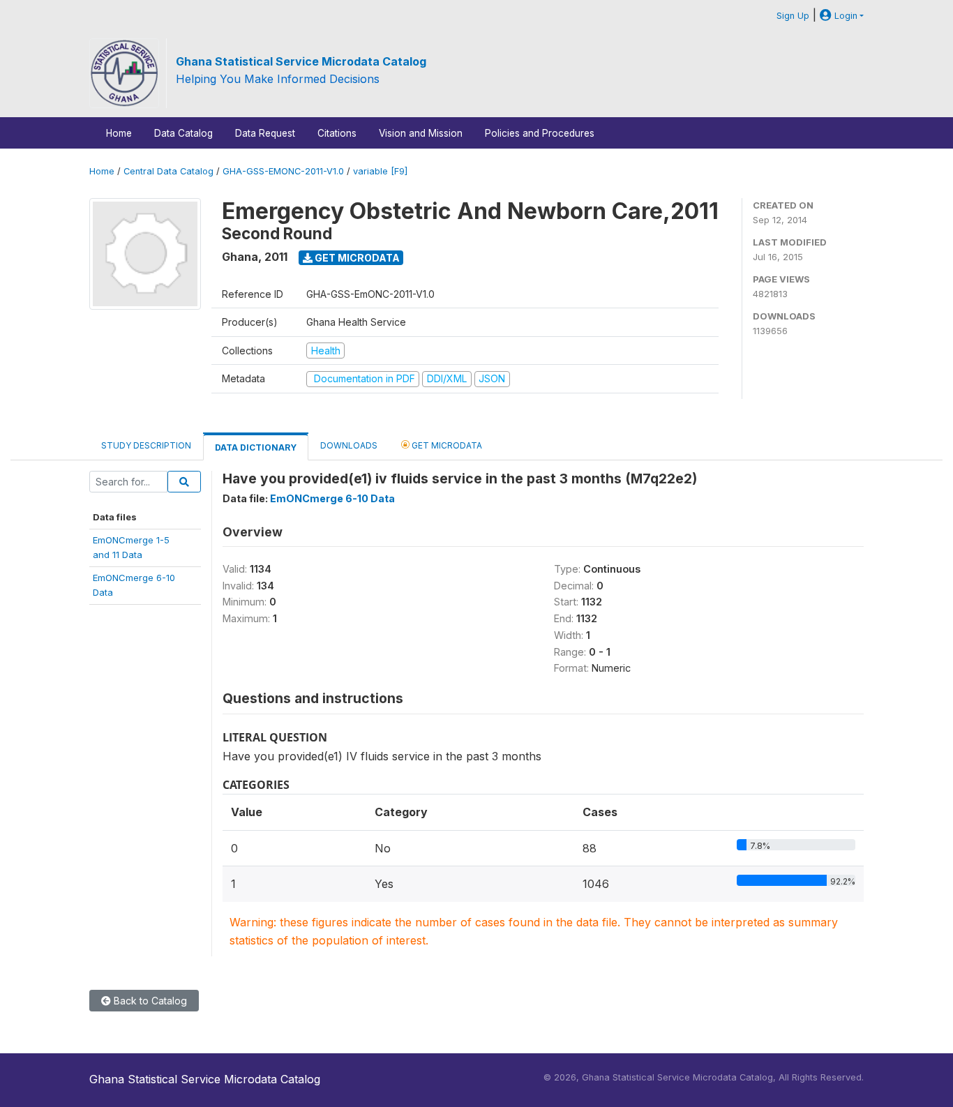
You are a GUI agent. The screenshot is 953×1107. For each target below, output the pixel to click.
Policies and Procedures (539, 133)
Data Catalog (183, 133)
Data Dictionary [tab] (256, 447)
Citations (337, 133)
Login (844, 15)
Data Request (265, 133)
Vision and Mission (421, 133)
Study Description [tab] (146, 445)
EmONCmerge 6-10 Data (332, 498)
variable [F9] (380, 171)
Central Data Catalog (168, 171)
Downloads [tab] (348, 445)
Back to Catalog (149, 1001)
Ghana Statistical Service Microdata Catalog (301, 61)
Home (119, 133)
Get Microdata (356, 258)
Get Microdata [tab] (446, 445)
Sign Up (792, 15)
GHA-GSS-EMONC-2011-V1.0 (283, 171)
